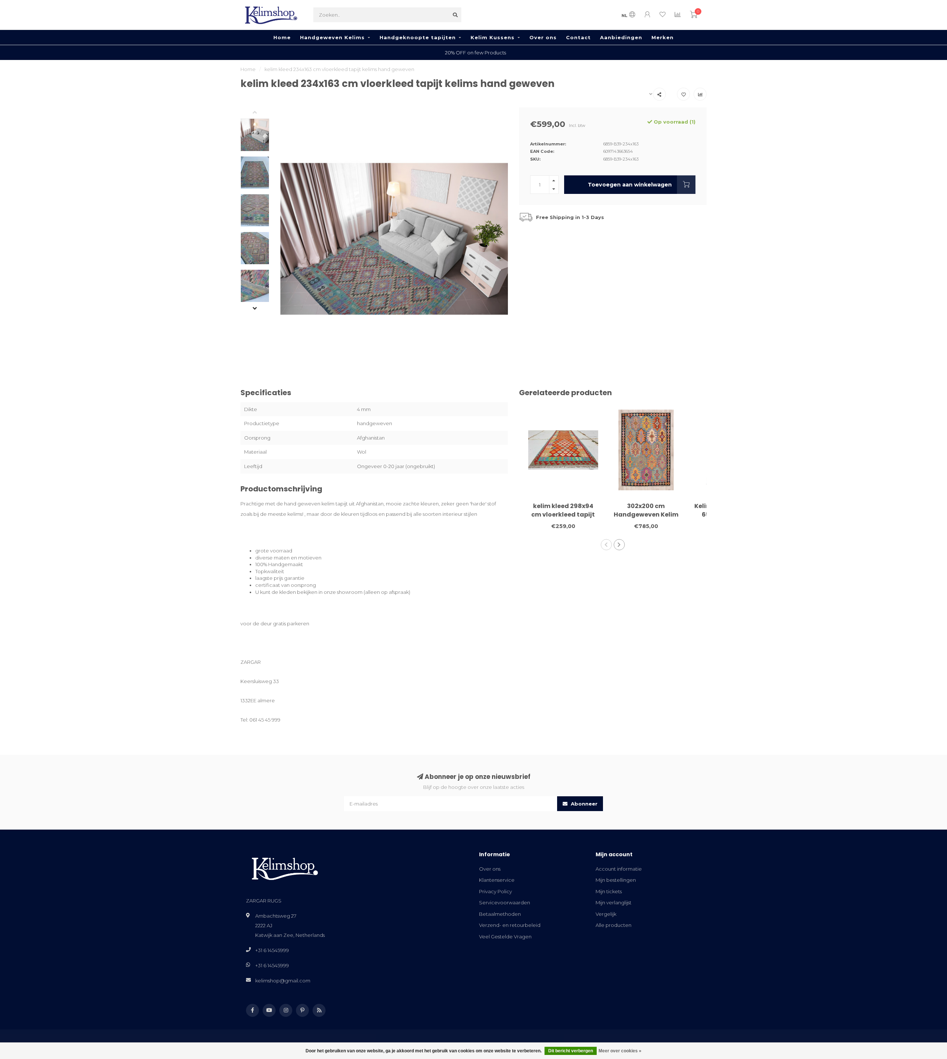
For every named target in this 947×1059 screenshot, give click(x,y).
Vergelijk (606, 914)
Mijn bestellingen (616, 880)
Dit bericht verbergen (570, 1050)
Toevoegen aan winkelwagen (630, 184)
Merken (662, 37)
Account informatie (619, 869)
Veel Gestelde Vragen (505, 936)
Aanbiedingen (621, 37)
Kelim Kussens (493, 37)
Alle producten (613, 925)
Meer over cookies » (620, 1050)
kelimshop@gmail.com (282, 981)
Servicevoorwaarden (504, 902)
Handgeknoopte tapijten (418, 37)
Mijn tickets (609, 891)
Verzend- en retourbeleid (509, 925)
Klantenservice (497, 880)
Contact (578, 37)
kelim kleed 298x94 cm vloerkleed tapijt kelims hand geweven (563, 514)
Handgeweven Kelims (332, 37)
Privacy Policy (495, 891)
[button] (260, 112)
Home (282, 37)
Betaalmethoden (500, 914)
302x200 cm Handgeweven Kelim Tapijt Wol (646, 514)
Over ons (543, 37)
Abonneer (583, 804)
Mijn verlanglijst (613, 902)
